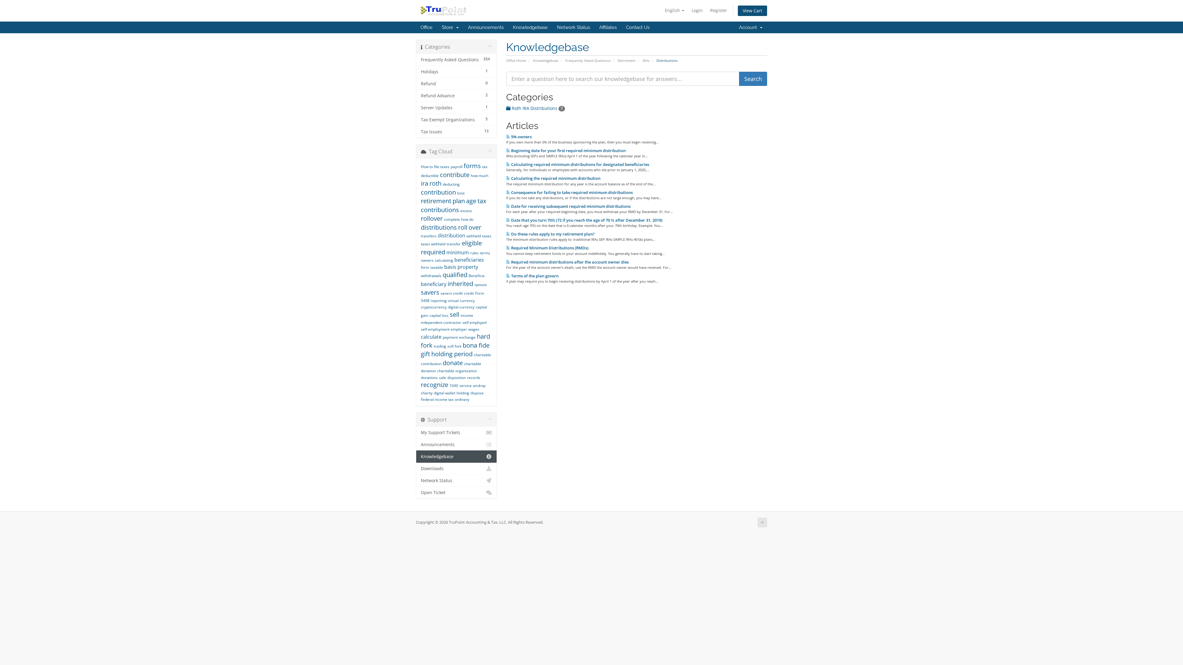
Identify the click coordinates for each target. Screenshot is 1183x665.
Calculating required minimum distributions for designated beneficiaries (579, 164)
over (475, 227)
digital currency (461, 307)
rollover (432, 218)
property (467, 267)
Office (427, 27)
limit (461, 193)
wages (473, 329)
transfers (429, 236)
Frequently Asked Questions (588, 60)
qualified (455, 275)
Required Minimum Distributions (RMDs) (549, 248)
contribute (455, 175)
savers (430, 292)
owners (427, 260)
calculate (431, 336)
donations (429, 377)
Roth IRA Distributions (536, 108)
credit (469, 293)
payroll (456, 166)
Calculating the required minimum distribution (555, 178)
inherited (460, 284)
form (425, 267)
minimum (457, 252)
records (473, 377)
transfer (454, 244)
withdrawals (431, 275)
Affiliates (608, 27)
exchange (467, 337)
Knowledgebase (530, 27)
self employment (435, 329)
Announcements (486, 27)
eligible (472, 243)
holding (463, 393)
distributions (439, 227)
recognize (434, 385)
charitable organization (457, 370)
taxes (486, 236)
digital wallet (444, 393)
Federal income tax (437, 399)
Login (697, 10)
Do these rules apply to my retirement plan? (552, 234)
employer (459, 329)
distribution (451, 235)
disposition (456, 377)
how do (467, 219)
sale (442, 377)
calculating (444, 260)
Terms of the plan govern (534, 276)
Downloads (432, 468)
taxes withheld (433, 244)
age (471, 201)
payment (450, 337)
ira (424, 183)
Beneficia (477, 275)
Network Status (573, 27)
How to (427, 166)
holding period (452, 354)
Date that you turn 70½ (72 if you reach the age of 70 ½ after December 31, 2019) (586, 220)
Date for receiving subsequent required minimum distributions (570, 206)
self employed (474, 322)
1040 (453, 385)
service (465, 385)
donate (453, 363)
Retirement (627, 60)
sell (454, 314)
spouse (480, 284)
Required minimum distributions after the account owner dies (569, 262)
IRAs (646, 60)
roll (462, 227)
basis (450, 267)
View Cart (752, 11)
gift (425, 354)
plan (459, 201)
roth (435, 183)
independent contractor (441, 322)
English (673, 10)
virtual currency (461, 300)
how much (479, 175)
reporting (439, 300)
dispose (477, 393)
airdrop (479, 385)
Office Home (516, 60)
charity (427, 393)
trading (440, 346)
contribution (438, 192)
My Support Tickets (440, 432)
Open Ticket (433, 492)
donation (428, 370)
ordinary (462, 399)
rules (474, 253)
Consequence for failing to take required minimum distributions (571, 192)
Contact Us (637, 27)
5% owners (521, 136)
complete (452, 219)
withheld (473, 236)
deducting (451, 184)
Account (749, 27)
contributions (440, 210)
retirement (436, 201)
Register (718, 10)
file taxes (441, 166)
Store (449, 27)
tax (482, 201)
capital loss (439, 315)
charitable (472, 363)
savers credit (452, 293)
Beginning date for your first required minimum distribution (568, 150)
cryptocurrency (434, 307)
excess (466, 210)
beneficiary (433, 284)
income (467, 315)
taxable (436, 267)
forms (472, 166)
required (433, 252)
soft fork (454, 346)
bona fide (476, 345)
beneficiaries (469, 259)
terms (485, 253)
